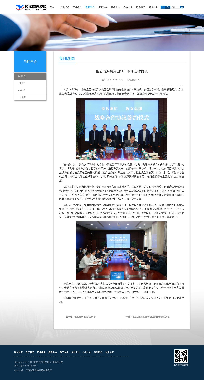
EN (168, 7)
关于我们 (64, 7)
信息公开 (153, 7)
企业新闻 (22, 83)
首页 (52, 7)
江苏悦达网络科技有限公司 (39, 370)
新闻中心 (89, 7)
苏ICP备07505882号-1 (26, 365)
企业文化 (128, 7)
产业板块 (77, 7)
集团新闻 (22, 76)
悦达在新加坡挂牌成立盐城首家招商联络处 (151, 316)
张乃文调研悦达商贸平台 (85, 316)
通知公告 (22, 90)
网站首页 (18, 352)
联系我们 (140, 7)
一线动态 (22, 97)
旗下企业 (102, 7)
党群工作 (115, 7)
